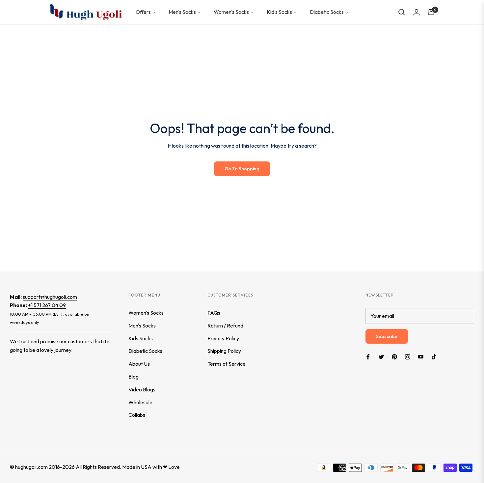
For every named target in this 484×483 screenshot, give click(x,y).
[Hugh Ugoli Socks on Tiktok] (435, 356)
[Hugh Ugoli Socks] (85, 12)
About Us (139, 363)
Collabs (136, 415)
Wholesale (140, 402)
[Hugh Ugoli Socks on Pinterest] (394, 356)
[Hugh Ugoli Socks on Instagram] (407, 356)
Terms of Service (226, 363)
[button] (401, 12)
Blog (133, 376)
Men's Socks (142, 325)
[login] (416, 12)
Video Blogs (141, 389)
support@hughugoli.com (50, 297)
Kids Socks (140, 338)
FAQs (213, 312)
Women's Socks (146, 312)
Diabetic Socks (145, 351)
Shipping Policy (224, 351)
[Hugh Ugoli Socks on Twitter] (381, 356)
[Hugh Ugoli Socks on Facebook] (368, 356)
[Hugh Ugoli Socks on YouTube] (420, 356)
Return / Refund (225, 325)
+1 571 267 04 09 (47, 305)
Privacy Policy (223, 338)
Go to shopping (242, 169)
